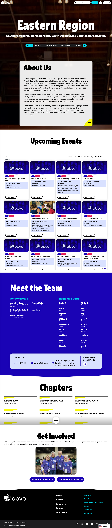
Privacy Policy (88, 509)
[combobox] (104, 526)
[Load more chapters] (56, 420)
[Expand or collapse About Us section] (88, 122)
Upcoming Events (51, 45)
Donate (94, 2)
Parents (59, 508)
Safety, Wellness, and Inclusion (93, 502)
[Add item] (85, 45)
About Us (38, 45)
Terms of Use (88, 513)
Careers (86, 506)
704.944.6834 (22, 363)
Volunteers (61, 504)
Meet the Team (66, 45)
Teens (59, 495)
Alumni (59, 499)
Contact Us (87, 495)
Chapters (78, 45)
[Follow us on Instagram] (85, 364)
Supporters (61, 512)
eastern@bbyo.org (41, 363)
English (105, 526)
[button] (2, 2)
